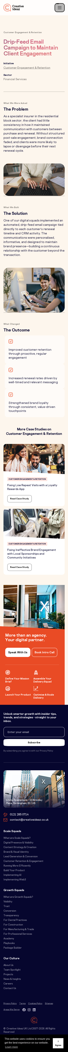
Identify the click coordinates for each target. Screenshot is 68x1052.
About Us (8, 965)
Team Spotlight (12, 970)
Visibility (7, 902)
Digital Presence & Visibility (18, 843)
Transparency (11, 915)
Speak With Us (17, 652)
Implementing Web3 (14, 880)
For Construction (13, 925)
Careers (8, 984)
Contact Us (9, 988)
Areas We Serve (11, 1010)
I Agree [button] (58, 1043)
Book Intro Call (44, 652)
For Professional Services (17, 934)
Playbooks (9, 943)
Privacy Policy (10, 1004)
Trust (6, 906)
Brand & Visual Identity (16, 852)
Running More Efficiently (17, 866)
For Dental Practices (15, 920)
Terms (22, 1004)
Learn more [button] (11, 1047)
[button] (60, 7)
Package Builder (12, 948)
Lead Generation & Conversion (20, 857)
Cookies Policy (35, 1004)
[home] (13, 7)
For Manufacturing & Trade (18, 929)
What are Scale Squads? (17, 838)
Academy (8, 939)
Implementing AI (12, 875)
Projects (8, 974)
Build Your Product (14, 870)
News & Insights (12, 979)
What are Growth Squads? (18, 897)
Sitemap (49, 1004)
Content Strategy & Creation (19, 847)
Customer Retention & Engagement (23, 861)
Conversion (9, 911)
